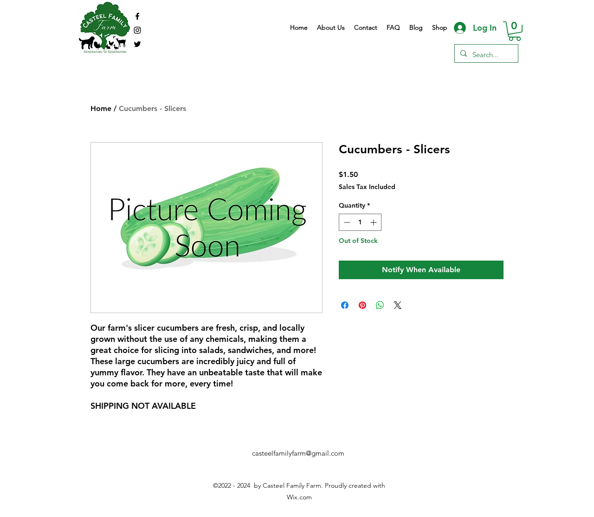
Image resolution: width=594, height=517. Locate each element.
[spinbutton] (360, 222)
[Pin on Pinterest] (362, 305)
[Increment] (374, 222)
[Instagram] (137, 30)
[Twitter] (137, 44)
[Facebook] (137, 16)
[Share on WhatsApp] (380, 305)
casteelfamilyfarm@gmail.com (298, 453)
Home (100, 108)
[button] (514, 31)
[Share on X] (397, 305)
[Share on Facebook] (344, 305)
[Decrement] (346, 222)
